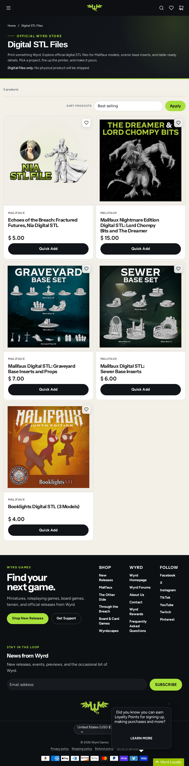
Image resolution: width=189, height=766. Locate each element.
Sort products (79, 105)
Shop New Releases (27, 618)
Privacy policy (60, 748)
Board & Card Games (109, 621)
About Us (136, 595)
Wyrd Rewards (136, 611)
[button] (147, 762)
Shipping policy (82, 748)
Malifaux (105, 587)
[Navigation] (8, 7)
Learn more (141, 738)
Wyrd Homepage (138, 577)
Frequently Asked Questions (138, 626)
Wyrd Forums (140, 587)
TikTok (165, 597)
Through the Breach (108, 609)
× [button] (169, 703)
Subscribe (166, 684)
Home (12, 25)
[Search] (161, 7)
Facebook (167, 575)
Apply (175, 106)
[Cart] (181, 7)
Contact (135, 602)
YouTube (166, 605)
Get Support (66, 618)
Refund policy (104, 748)
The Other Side (107, 597)
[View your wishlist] (171, 7)
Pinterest (167, 619)
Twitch (165, 612)
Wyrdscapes (109, 631)
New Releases (106, 577)
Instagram (168, 590)
